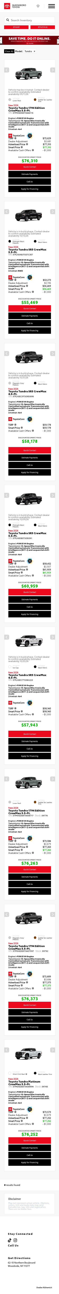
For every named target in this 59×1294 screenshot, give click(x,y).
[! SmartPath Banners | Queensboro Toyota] (29, 40)
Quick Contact (29, 166)
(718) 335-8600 (21, 1250)
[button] (52, 70)
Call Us (30, 181)
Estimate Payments (30, 174)
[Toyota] (7, 6)
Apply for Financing (29, 188)
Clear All (9, 51)
